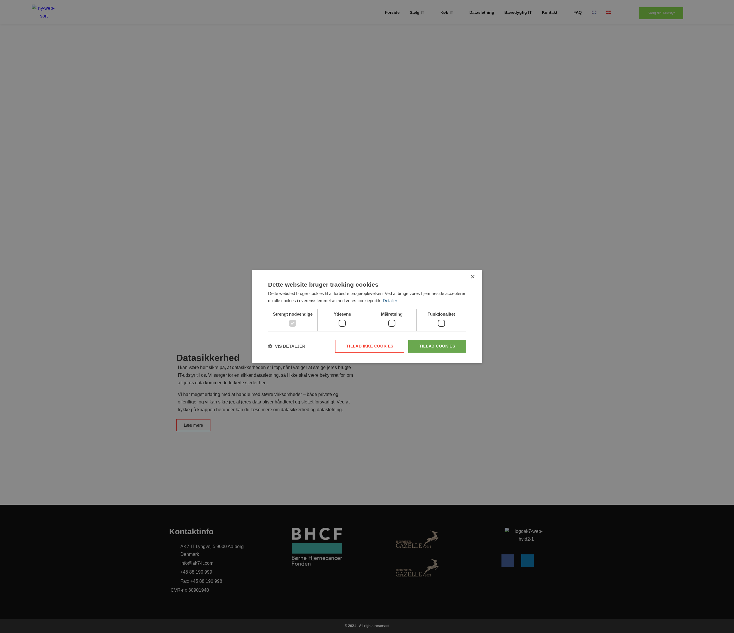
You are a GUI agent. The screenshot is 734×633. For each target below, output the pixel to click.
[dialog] (367, 316)
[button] (286, 346)
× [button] (472, 277)
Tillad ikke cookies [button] (369, 346)
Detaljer (390, 300)
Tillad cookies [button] (437, 346)
